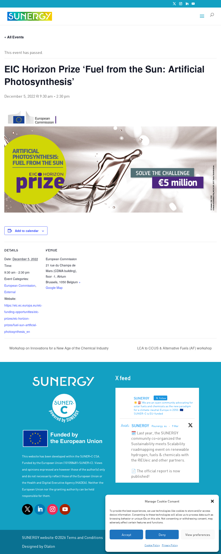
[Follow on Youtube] (65, 509)
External (10, 292)
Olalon (49, 546)
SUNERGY (140, 425)
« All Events (14, 36)
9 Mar (175, 425)
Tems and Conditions (85, 537)
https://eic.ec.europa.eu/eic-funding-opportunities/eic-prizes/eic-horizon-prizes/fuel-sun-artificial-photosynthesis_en (23, 318)
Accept (126, 535)
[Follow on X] (27, 509)
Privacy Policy (170, 545)
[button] (212, 501)
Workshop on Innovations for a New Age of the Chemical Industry (58, 348)
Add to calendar (26, 230)
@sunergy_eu (159, 425)
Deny (162, 535)
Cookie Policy (152, 545)
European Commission (19, 285)
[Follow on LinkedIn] (40, 509)
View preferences (197, 535)
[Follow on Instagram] (52, 509)
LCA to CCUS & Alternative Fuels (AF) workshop (175, 348)
